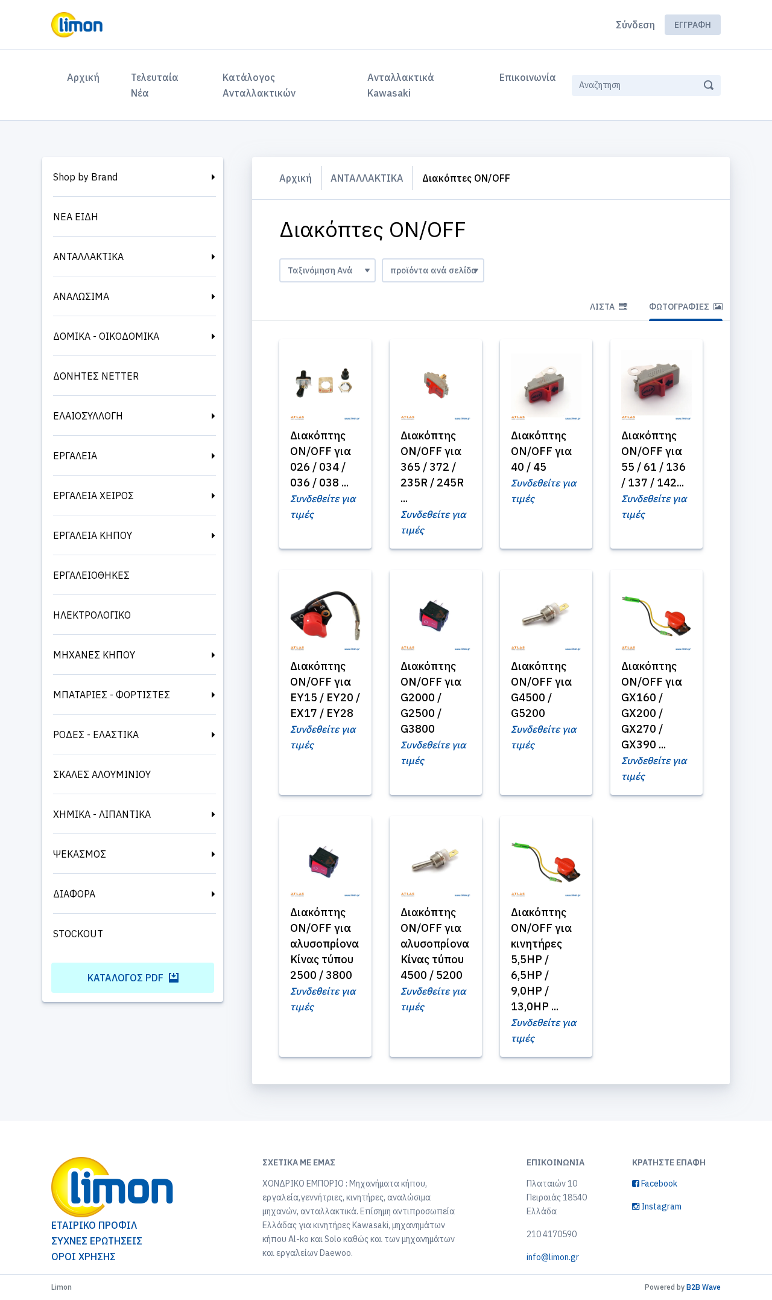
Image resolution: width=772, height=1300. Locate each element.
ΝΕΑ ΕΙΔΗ (75, 217)
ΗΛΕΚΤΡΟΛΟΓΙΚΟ (92, 615)
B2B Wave (703, 1287)
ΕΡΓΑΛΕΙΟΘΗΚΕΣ (91, 575)
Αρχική (85, 77)
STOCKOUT (78, 934)
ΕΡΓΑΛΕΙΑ (75, 456)
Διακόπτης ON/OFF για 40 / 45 (541, 451)
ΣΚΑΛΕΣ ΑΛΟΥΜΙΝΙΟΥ (102, 774)
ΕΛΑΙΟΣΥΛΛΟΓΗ (88, 416)
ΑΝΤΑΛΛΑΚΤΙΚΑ (88, 256)
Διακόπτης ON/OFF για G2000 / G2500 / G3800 (430, 697)
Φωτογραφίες (680, 306)
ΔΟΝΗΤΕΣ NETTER (96, 376)
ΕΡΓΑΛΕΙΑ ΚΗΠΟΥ (92, 535)
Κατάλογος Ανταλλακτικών (259, 85)
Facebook (658, 1183)
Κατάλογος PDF (126, 978)
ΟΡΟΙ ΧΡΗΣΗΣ (83, 1257)
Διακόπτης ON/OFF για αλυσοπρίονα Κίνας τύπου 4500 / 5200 (434, 943)
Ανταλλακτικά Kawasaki (400, 85)
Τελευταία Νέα (155, 85)
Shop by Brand (85, 177)
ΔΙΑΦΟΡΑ (74, 894)
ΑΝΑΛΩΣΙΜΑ (81, 296)
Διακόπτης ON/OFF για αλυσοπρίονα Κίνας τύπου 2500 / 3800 (324, 943)
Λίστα (603, 306)
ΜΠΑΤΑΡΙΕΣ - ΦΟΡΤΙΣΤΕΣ (111, 695)
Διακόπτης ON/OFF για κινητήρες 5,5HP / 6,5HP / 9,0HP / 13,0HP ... (541, 959)
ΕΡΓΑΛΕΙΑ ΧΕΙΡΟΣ (93, 495)
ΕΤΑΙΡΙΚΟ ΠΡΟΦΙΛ (94, 1225)
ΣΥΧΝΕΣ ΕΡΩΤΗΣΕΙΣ (96, 1241)
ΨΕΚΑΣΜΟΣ (79, 854)
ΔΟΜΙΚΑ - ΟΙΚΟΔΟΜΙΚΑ (106, 336)
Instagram (660, 1206)
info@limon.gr (553, 1257)
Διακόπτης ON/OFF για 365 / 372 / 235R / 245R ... (432, 467)
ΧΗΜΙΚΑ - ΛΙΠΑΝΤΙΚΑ (102, 814)
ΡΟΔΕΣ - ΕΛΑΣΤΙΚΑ (96, 734)
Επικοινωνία (527, 77)
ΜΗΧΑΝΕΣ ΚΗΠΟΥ (94, 655)
